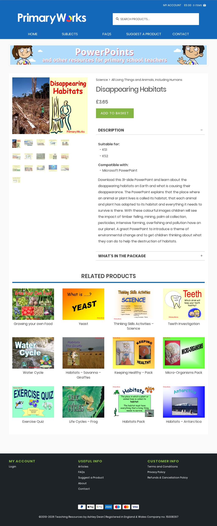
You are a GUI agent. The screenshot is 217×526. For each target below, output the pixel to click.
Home (33, 34)
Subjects (70, 34)
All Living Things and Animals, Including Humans (146, 80)
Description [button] (111, 130)
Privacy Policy (156, 472)
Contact (180, 34)
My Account (172, 5)
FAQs (107, 34)
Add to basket (115, 113)
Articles (83, 466)
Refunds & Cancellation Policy (167, 477)
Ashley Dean (95, 517)
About (82, 483)
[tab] (150, 131)
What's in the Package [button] (122, 256)
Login (12, 466)
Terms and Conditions (162, 466)
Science (102, 80)
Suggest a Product (143, 34)
